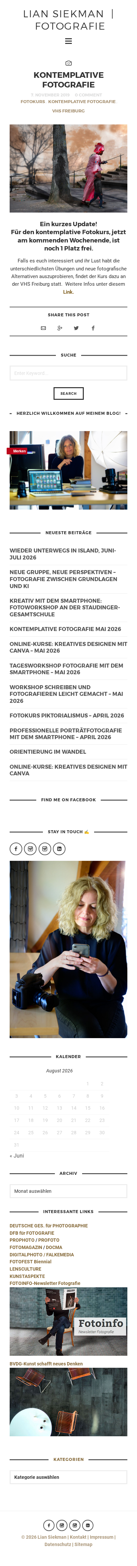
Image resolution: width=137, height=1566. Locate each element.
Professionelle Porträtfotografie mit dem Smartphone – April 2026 (66, 733)
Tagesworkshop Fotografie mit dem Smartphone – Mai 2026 (66, 669)
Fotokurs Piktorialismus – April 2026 (67, 715)
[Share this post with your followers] (76, 328)
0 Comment (88, 94)
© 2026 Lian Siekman (44, 1537)
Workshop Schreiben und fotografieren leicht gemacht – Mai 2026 (66, 694)
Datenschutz (58, 1544)
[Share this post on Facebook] (93, 328)
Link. (68, 292)
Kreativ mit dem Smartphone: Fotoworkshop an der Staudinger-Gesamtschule (65, 607)
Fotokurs (33, 101)
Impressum (101, 1537)
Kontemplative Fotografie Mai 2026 (65, 629)
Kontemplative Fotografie (82, 101)
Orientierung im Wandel (48, 751)
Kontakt (78, 1537)
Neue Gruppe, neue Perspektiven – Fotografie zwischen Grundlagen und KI (63, 579)
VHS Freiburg (68, 110)
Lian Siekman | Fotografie (68, 19)
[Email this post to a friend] (43, 328)
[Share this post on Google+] (60, 328)
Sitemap (83, 1544)
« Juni (17, 1156)
